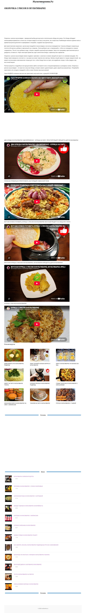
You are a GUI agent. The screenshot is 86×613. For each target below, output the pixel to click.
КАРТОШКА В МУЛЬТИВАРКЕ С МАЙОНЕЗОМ (26, 515)
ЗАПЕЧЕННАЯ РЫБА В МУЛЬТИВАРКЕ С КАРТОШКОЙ (28, 496)
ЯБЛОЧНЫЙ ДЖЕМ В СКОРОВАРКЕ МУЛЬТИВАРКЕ (27, 564)
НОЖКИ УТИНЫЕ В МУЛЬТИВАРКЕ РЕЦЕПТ (25, 535)
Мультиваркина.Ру (43, 1)
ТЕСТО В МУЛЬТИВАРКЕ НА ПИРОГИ (24, 574)
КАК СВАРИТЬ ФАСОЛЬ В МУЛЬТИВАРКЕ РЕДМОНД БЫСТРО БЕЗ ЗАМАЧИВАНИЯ (36, 545)
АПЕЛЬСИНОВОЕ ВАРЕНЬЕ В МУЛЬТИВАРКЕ (26, 584)
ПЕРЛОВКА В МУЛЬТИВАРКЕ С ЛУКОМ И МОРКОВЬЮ (28, 486)
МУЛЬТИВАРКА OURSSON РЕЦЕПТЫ (24, 476)
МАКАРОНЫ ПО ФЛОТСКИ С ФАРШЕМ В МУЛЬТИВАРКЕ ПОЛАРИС (32, 554)
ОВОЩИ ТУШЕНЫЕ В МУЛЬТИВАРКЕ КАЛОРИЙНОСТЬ (28, 506)
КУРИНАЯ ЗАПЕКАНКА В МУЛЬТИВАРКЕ (24, 525)
